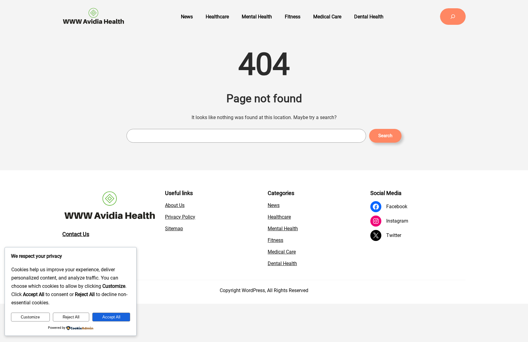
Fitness (275, 240)
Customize (30, 317)
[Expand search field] (453, 16)
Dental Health (282, 263)
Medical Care (282, 252)
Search (385, 135)
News (274, 205)
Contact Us (75, 234)
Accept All (111, 317)
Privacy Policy (180, 217)
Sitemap (174, 228)
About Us (175, 205)
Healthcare (279, 217)
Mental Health (283, 228)
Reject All (71, 317)
